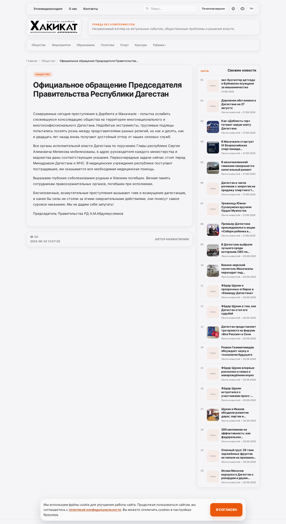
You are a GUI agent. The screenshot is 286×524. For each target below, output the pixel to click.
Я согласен (226, 510)
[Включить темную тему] (233, 8)
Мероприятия (61, 45)
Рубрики (159, 45)
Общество (39, 45)
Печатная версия (213, 8)
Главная (31, 61)
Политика (107, 45)
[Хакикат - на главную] (53, 27)
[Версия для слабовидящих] (242, 8)
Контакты (90, 8)
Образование (86, 45)
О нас (73, 8)
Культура (141, 45)
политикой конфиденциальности (95, 510)
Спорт (124, 45)
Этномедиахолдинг (48, 8)
